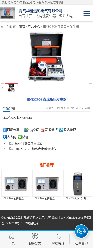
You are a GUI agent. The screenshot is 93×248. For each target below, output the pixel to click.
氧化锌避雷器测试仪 (29, 144)
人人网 (11, 137)
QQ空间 (33, 130)
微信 (25, 137)
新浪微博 (51, 130)
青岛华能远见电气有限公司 (41, 217)
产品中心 (34, 26)
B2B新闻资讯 (32, 223)
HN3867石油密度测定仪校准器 (48, 198)
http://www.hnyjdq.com (17, 117)
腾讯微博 (70, 130)
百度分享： (14, 130)
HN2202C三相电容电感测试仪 (36, 148)
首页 (22, 26)
